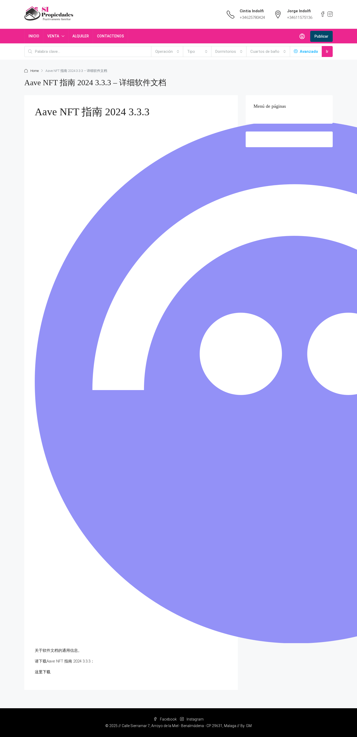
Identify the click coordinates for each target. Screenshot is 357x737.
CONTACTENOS (110, 36)
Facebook (168, 719)
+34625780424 (252, 17)
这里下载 (42, 672)
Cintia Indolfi (252, 11)
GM (249, 726)
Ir (327, 51)
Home (34, 71)
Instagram (195, 719)
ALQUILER (80, 36)
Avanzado (308, 51)
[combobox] (167, 51)
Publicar (321, 36)
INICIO (33, 36)
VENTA (53, 36)
